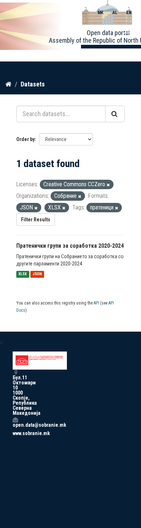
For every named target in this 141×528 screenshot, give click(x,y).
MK (100, 12)
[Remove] (108, 185)
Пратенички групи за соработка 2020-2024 (70, 245)
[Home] (8, 84)
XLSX (22, 274)
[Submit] (115, 114)
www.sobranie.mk (15, 433)
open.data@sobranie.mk (15, 424)
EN (129, 12)
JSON (37, 274)
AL (114, 12)
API (96, 303)
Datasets (33, 84)
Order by (25, 139)
